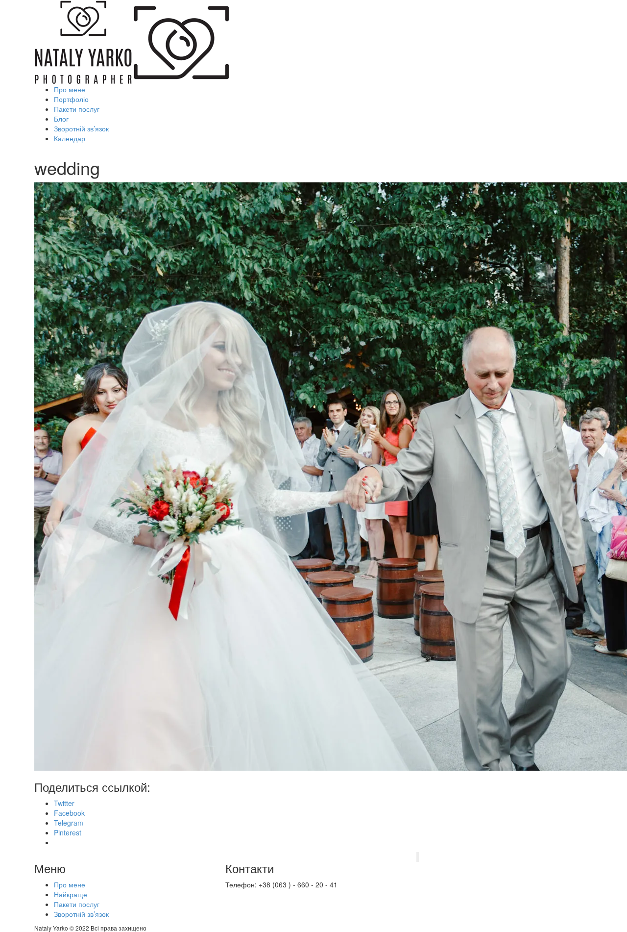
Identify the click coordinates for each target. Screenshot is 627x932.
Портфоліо (71, 99)
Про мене (69, 89)
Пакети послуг (76, 109)
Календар (69, 138)
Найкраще (70, 894)
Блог (61, 119)
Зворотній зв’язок (81, 128)
